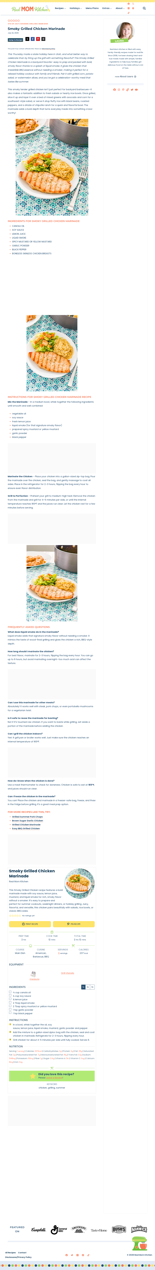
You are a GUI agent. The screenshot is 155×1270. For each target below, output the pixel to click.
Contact (22, 1252)
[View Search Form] (146, 8)
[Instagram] (129, 8)
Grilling (33, 24)
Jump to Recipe (15, 40)
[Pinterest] (133, 8)
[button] (9, 20)
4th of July (13, 24)
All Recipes (10, 1252)
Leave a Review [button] (54, 1077)
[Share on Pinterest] (38, 39)
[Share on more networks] (43, 39)
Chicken (24, 24)
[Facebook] (129, 4)
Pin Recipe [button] (75, 924)
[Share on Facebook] (33, 39)
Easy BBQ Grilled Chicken (26, 828)
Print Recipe (31, 924)
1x (83, 987)
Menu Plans (92, 8)
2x (88, 987)
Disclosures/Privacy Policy (18, 1257)
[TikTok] (129, 13)
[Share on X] (27, 39)
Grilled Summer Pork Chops (27, 816)
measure (34, 979)
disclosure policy (48, 49)
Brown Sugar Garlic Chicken (27, 820)
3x (92, 987)
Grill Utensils (67, 973)
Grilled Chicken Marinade (26, 824)
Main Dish (43, 24)
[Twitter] (133, 4)
